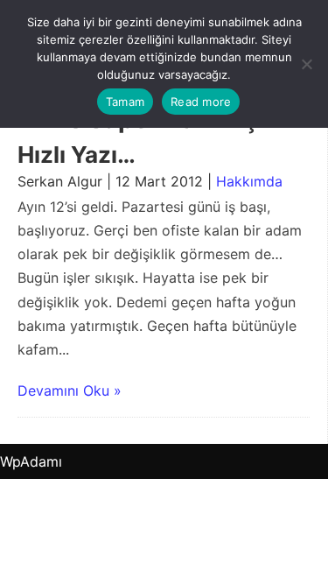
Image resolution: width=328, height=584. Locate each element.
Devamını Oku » (69, 390)
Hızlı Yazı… (76, 154)
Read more (201, 102)
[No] (306, 64)
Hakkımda (249, 181)
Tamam (125, 102)
